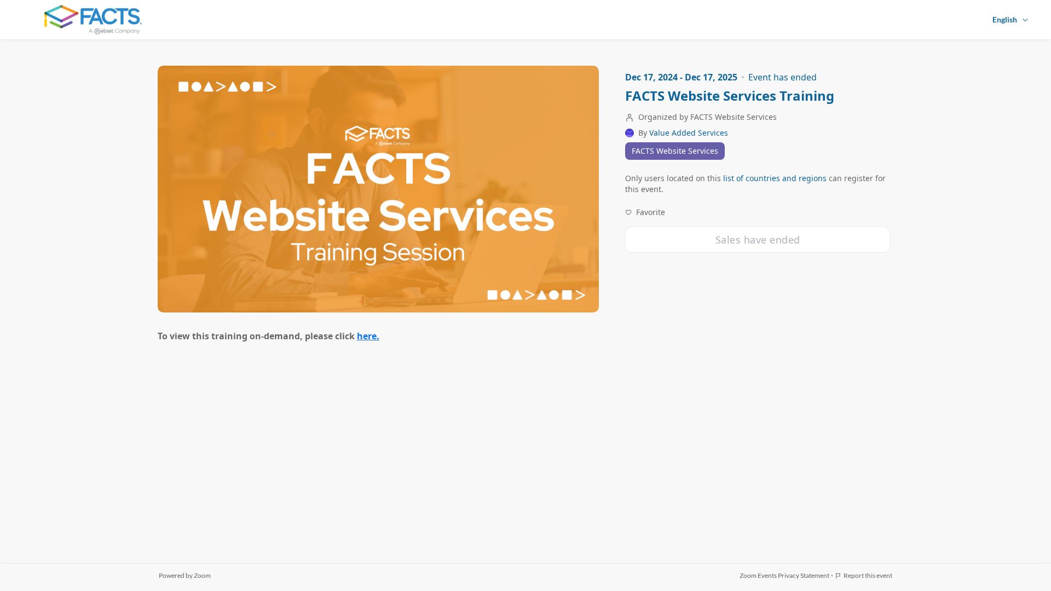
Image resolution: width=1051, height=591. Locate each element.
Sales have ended (757, 239)
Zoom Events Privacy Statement (784, 575)
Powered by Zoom (185, 575)
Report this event (868, 575)
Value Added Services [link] (688, 133)
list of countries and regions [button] (775, 178)
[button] (645, 212)
